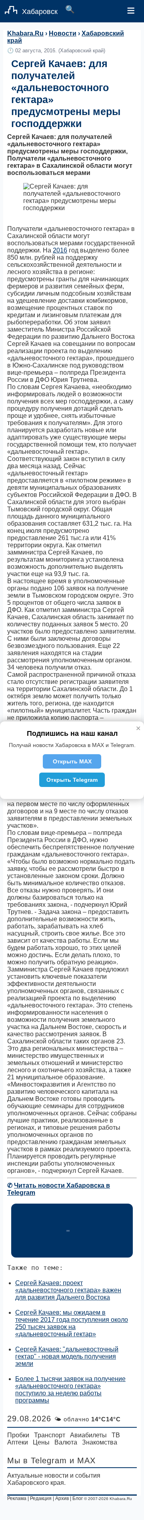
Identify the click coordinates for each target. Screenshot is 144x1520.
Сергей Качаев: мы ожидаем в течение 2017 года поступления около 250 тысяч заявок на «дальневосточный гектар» (71, 1323)
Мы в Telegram (37, 1460)
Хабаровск (40, 12)
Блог (77, 1498)
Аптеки (17, 1442)
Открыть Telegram (72, 780)
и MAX (83, 1460)
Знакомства (99, 1442)
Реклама (16, 1498)
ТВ (116, 1435)
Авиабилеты (88, 1435)
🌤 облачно (87, 1419)
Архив (62, 1498)
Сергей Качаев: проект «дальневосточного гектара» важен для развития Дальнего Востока (68, 1290)
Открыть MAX (72, 761)
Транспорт (49, 1435)
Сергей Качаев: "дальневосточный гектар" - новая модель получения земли (66, 1356)
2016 (60, 250)
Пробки (18, 1435)
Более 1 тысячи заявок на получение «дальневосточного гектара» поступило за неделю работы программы (70, 1389)
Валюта (65, 1442)
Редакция (41, 1498)
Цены (41, 1442)
